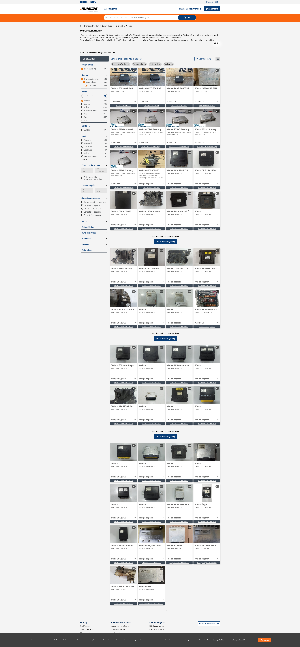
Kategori (85, 75)
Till (96, 189)
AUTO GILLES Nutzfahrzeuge (123, 147)
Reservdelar (106, 26)
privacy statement (238, 640)
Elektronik (118, 26)
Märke (84, 92)
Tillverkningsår (88, 186)
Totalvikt (85, 244)
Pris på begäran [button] (146, 184)
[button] (94, 59)
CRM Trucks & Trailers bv (151, 188)
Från (83, 189)
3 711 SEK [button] (199, 102)
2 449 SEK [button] (115, 102)
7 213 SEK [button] (199, 323)
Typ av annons (88, 65)
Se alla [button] (84, 120)
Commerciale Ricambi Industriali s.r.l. (151, 604)
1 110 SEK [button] (199, 143)
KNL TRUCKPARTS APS (123, 106)
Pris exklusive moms (90, 165)
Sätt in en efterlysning (165, 241)
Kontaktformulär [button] (156, 629)
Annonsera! (213, 8)
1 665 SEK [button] (115, 143)
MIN (83, 169)
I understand (264, 640)
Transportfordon (91, 26)
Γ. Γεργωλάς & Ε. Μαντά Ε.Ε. (151, 563)
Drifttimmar (86, 239)
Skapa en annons (118, 629)
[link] (123, 77)
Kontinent (85, 126)
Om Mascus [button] (85, 626)
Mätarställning (87, 227)
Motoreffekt (86, 250)
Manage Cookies (218, 640)
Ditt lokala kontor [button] (157, 626)
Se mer (217, 43)
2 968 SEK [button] (143, 102)
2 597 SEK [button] (171, 102)
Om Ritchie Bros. (87, 629)
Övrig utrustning (88, 233)
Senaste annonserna (90, 198)
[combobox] (199, 624)
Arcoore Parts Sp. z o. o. (207, 327)
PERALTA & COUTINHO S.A (179, 188)
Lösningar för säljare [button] (120, 626)
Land (83, 136)
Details (84, 221)
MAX (97, 169)
